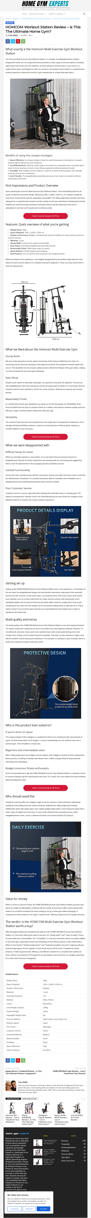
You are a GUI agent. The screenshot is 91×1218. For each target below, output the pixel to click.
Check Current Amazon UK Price (45, 216)
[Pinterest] (18, 41)
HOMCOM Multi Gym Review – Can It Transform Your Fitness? (69, 1072)
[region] (28, 1202)
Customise (14, 1209)
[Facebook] (8, 41)
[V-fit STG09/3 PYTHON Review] (78, 1108)
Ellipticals (65, 1151)
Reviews (16, 18)
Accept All (43, 1209)
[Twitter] (13, 41)
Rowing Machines (68, 1147)
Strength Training (55, 14)
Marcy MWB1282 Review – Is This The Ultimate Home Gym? (29, 1119)
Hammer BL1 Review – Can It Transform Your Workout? (12, 1118)
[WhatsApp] (23, 41)
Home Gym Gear (68, 1161)
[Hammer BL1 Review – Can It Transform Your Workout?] (13, 1108)
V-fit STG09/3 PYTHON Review (77, 1117)
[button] (84, 13)
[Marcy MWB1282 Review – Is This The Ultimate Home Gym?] (29, 1108)
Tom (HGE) (13, 35)
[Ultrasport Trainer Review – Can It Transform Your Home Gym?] (45, 1108)
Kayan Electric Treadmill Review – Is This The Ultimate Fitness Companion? (24, 1072)
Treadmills (65, 1144)
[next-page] (84, 1099)
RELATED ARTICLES (13, 1099)
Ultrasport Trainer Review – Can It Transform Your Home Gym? (49, 1161)
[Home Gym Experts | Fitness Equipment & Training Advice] (45, 5)
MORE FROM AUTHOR (29, 1099)
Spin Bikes (65, 1157)
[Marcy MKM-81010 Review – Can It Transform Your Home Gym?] (61, 1108)
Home (24, 14)
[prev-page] (81, 1099)
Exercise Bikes (67, 1154)
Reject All (29, 1209)
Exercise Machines (36, 14)
